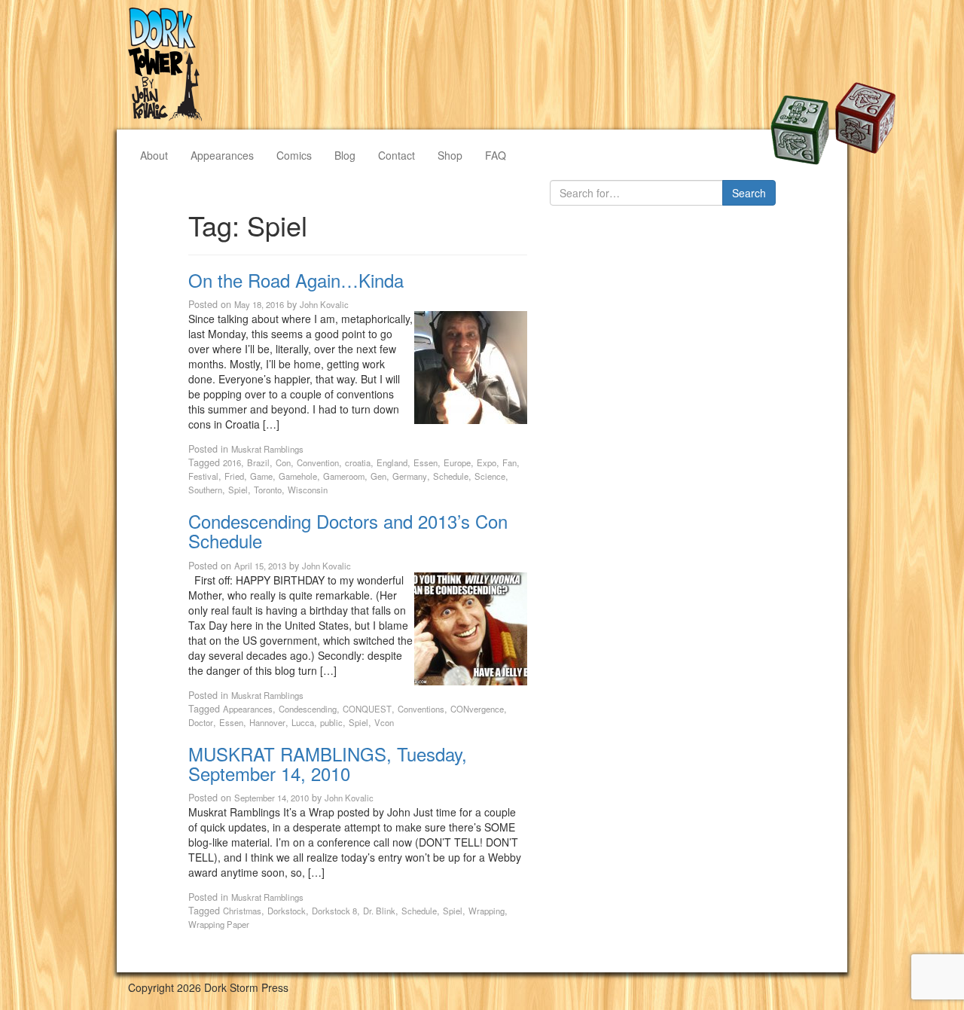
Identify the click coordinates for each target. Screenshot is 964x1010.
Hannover (267, 722)
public (331, 722)
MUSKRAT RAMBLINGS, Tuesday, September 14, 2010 (327, 763)
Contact (396, 155)
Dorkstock (286, 911)
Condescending (308, 709)
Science (489, 476)
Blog (344, 155)
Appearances (222, 155)
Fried (234, 476)
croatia (358, 462)
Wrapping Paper (218, 924)
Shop (450, 155)
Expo (486, 462)
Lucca (302, 722)
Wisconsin (308, 490)
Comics (294, 155)
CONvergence (477, 709)
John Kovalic (324, 304)
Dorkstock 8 (334, 911)
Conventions (421, 709)
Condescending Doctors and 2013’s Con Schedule (348, 531)
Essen (425, 462)
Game (261, 476)
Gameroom (344, 476)
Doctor (200, 722)
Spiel (238, 490)
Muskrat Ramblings (267, 449)
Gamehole (298, 476)
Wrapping (486, 911)
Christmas (242, 911)
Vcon (384, 722)
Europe (457, 462)
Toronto (268, 490)
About (154, 155)
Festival (203, 476)
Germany (409, 476)
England (392, 462)
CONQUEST (367, 709)
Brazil (258, 462)
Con (283, 462)
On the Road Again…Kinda (296, 280)
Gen (378, 476)
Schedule (450, 476)
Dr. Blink (379, 911)
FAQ (495, 155)
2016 (232, 462)
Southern (205, 490)
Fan (509, 462)
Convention (318, 462)
